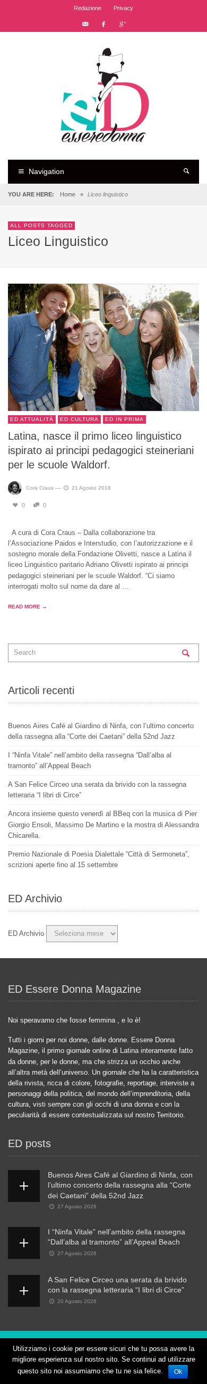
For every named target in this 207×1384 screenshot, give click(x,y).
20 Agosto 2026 (77, 1301)
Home (67, 194)
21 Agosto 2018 (91, 488)
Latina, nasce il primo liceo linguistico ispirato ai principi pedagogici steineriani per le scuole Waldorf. (101, 450)
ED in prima (124, 419)
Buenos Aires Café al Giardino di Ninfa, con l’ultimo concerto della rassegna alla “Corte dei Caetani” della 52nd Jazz (120, 1185)
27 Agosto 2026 (77, 1206)
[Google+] (122, 24)
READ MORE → (27, 606)
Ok (178, 1371)
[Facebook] (103, 24)
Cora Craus (40, 488)
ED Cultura (79, 419)
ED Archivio (26, 933)
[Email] (85, 24)
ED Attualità (32, 419)
